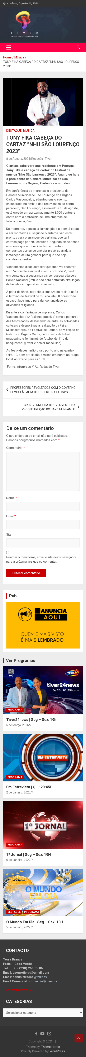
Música (28, 130)
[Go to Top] (79, 1038)
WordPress (57, 1051)
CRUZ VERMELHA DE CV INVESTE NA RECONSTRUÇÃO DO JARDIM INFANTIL (49, 407)
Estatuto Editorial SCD (19, 990)
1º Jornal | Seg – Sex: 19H (28, 854)
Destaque (14, 130)
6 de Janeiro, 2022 (18, 859)
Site (8, 534)
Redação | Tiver (41, 158)
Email (11, 516)
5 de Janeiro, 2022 (18, 927)
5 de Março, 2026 (17, 725)
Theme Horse (50, 1047)
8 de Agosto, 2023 (18, 158)
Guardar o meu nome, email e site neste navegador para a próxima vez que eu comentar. (41, 559)
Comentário (15, 448)
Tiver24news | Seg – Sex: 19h (31, 719)
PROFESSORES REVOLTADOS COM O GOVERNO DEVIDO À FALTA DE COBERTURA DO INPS (43, 390)
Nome (11, 498)
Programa (15, 709)
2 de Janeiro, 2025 (18, 792)
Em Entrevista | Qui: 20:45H (29, 787)
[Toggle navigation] (8, 47)
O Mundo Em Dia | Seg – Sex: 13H (34, 922)
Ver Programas (20, 660)
